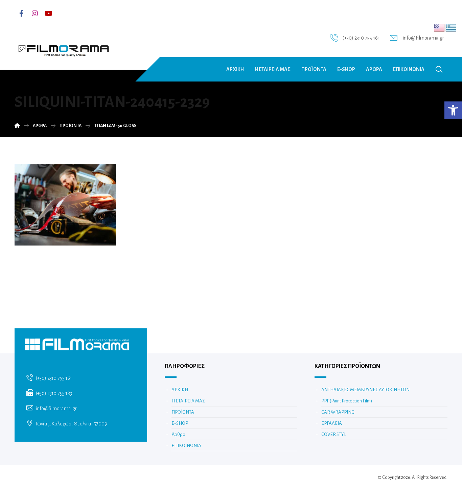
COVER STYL (333, 434)
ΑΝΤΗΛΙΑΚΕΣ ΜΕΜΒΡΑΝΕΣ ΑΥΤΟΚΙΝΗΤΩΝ (365, 389)
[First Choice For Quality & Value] (63, 48)
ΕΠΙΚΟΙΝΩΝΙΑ (186, 445)
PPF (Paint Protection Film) (346, 400)
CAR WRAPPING (337, 412)
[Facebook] (21, 13)
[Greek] (451, 27)
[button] (453, 110)
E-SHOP (179, 423)
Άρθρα (178, 434)
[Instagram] (35, 13)
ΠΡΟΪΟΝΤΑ (182, 412)
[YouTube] (48, 13)
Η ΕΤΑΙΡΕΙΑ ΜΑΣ (188, 400)
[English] (439, 27)
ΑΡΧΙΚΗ (179, 389)
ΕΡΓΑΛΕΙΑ (331, 423)
